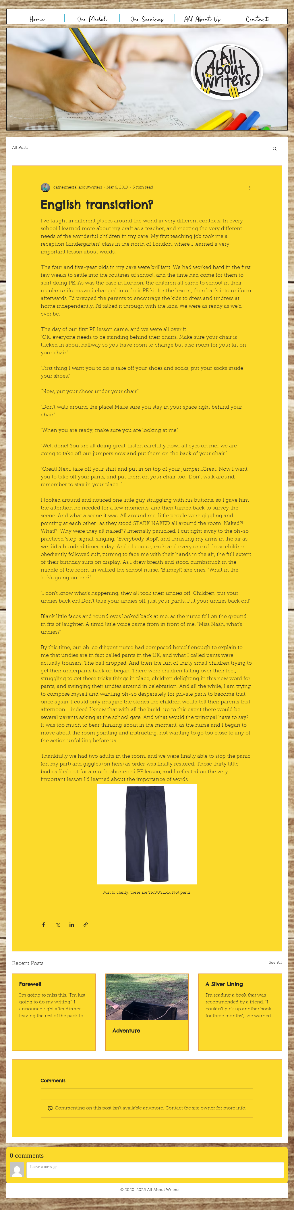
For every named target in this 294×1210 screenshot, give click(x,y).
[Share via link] (85, 924)
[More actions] (249, 187)
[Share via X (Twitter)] (57, 924)
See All (275, 963)
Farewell (30, 984)
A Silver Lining (224, 984)
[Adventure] (147, 997)
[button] (147, 79)
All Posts (20, 148)
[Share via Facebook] (43, 924)
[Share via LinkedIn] (71, 924)
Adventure (126, 1030)
